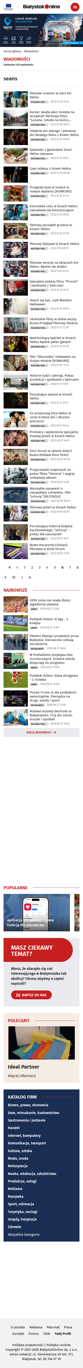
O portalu (18, 1327)
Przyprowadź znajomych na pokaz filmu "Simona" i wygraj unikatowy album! (52, 474)
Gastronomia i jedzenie (27, 1120)
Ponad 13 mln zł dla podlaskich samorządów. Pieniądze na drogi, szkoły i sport (53, 696)
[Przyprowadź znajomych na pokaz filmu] (16, 476)
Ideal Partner (23, 1067)
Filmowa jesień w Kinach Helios (53, 507)
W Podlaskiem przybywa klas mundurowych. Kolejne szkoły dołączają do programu (52, 659)
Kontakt (18, 1334)
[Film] (16, 363)
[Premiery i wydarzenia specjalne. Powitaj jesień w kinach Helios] (16, 438)
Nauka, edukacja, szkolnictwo (32, 1174)
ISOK (46, 1334)
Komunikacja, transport (27, 1143)
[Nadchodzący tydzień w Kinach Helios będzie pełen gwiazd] (16, 344)
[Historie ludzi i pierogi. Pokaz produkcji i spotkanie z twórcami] (16, 382)
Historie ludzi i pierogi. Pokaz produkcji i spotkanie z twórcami (54, 378)
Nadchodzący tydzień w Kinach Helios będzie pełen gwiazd (53, 340)
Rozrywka (15, 1196)
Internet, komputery (24, 1136)
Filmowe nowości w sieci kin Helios (50, 95)
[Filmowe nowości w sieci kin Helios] (16, 99)
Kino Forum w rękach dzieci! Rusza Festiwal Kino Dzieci (51, 453)
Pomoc (34, 1334)
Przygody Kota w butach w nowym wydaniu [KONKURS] (50, 189)
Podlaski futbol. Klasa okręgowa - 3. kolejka (54, 678)
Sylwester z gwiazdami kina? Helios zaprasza (51, 152)
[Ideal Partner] (41, 1043)
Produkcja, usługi (22, 1181)
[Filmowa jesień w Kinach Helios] (16, 513)
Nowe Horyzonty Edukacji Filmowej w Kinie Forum (49, 547)
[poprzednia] (17, 567)
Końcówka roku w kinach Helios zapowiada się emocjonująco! (53, 208)
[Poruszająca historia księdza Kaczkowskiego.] (16, 532)
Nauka (34, 668)
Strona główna (12, 51)
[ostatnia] (29, 577)
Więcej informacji (22, 1076)
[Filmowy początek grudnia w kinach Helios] (16, 231)
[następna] (22, 577)
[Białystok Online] (42, 6)
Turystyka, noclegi (22, 1212)
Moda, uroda (18, 1158)
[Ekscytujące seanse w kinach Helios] (16, 400)
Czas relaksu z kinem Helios (50, 169)
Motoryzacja (18, 1166)
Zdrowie (14, 1227)
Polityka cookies (58, 1345)
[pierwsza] (10, 567)
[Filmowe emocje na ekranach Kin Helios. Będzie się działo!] (16, 269)
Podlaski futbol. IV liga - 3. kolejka (49, 621)
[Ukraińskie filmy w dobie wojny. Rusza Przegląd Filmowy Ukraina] (16, 325)
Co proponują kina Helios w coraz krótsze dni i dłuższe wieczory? (50, 417)
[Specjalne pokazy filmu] (16, 287)
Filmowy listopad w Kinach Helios (54, 244)
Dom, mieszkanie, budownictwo (33, 1113)
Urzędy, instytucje (22, 1219)
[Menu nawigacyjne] (75, 7)
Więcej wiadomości (39, 732)
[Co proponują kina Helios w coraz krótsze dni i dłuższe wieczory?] (16, 419)
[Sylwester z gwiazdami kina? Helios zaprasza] (16, 156)
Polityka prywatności (27, 1345)
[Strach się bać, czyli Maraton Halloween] (16, 306)
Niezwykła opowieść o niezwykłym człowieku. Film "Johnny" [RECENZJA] (50, 492)
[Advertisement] (41, 810)
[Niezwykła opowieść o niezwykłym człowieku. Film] (16, 494)
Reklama (15, 1189)
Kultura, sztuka (20, 1151)
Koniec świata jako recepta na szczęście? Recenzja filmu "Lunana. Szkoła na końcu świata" (52, 116)
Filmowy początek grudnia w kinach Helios (51, 227)
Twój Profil (63, 1334)
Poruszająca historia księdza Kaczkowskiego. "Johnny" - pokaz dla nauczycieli (51, 530)
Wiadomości (31, 51)
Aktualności (37, 649)
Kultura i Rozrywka (40, 102)
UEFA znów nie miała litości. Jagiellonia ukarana (50, 602)
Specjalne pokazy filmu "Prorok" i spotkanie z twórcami (54, 283)
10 (13, 577)
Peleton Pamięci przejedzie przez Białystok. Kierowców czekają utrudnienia (54, 640)
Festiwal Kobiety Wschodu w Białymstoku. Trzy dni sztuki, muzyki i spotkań (51, 715)
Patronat (53, 1327)
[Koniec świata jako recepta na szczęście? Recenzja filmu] (16, 118)
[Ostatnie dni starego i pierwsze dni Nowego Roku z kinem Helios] (16, 137)
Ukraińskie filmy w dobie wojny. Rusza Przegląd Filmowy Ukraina (54, 321)
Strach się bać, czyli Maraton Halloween (51, 302)
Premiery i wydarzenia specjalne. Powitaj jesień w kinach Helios (54, 434)
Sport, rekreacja (21, 1204)
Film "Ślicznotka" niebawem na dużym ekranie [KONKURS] (52, 359)
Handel (14, 1128)
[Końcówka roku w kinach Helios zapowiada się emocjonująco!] (16, 212)
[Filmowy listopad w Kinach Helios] (16, 250)
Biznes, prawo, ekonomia (28, 1105)
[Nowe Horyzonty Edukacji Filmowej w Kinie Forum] (16, 551)
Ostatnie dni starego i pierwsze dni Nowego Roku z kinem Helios (54, 133)
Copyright (13, 1350)
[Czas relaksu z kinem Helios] (16, 175)
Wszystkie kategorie (24, 1234)
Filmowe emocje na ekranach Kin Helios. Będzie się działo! (54, 265)
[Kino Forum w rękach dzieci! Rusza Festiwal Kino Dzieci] (16, 457)
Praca (68, 1327)
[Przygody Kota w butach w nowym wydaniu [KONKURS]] (16, 193)
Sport (34, 609)
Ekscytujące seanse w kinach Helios (51, 396)
